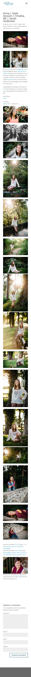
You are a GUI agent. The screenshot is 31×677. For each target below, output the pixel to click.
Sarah (9, 69)
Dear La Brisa (18, 550)
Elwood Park (10, 79)
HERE (15, 579)
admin (6, 24)
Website (5, 646)
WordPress (16, 674)
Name (5, 631)
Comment (6, 613)
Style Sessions (7, 28)
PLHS (4, 89)
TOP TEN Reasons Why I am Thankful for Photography (15, 546)
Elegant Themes (16, 672)
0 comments (15, 28)
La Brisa (14, 26)
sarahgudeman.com (21, 69)
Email (5, 639)
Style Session (21, 71)
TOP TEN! (17, 544)
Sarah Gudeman (22, 26)
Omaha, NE (6, 73)
